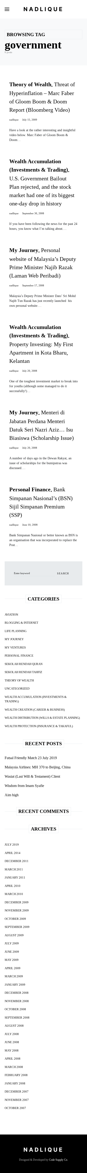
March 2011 (14, 869)
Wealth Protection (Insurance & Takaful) (39, 726)
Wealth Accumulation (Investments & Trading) (36, 699)
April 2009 (12, 968)
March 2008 (14, 1067)
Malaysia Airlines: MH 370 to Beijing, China (38, 767)
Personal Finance (19, 655)
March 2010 (14, 894)
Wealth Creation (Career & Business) (35, 709)
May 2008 (12, 1050)
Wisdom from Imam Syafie (24, 786)
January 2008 (15, 1083)
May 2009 (12, 960)
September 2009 (17, 927)
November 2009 (17, 910)
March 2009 (14, 976)
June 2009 (12, 951)
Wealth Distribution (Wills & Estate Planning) (42, 717)
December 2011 (17, 861)
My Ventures (15, 647)
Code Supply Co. (58, 1159)
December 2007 (17, 1091)
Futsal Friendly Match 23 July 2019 (31, 758)
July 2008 (12, 1034)
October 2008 (15, 1009)
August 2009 (14, 935)
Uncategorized (17, 688)
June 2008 (12, 1042)
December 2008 (17, 992)
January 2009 (15, 984)
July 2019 (12, 844)
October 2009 (15, 919)
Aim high (12, 795)
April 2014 (12, 853)
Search (63, 573)
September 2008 (17, 1017)
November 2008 (17, 1001)
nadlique (14, 119)
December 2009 (17, 902)
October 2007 (15, 1108)
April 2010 (12, 886)
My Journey (14, 639)
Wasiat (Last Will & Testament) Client (32, 776)
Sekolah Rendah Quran (23, 664)
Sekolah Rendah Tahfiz (23, 672)
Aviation (11, 614)
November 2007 (17, 1100)
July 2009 (12, 943)
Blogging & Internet (21, 622)
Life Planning (15, 631)
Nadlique (43, 9)
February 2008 (16, 1075)
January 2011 (15, 877)
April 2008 (12, 1058)
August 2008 (14, 1025)
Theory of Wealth (19, 680)
